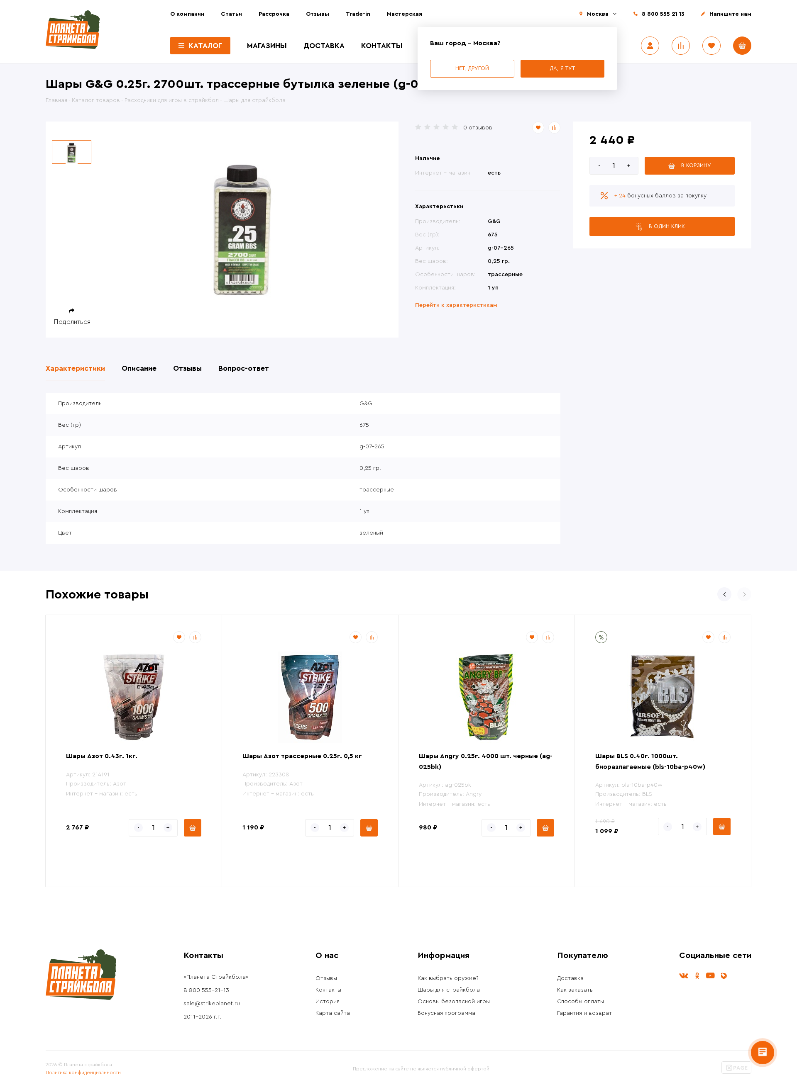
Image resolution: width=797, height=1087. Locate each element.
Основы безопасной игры (454, 1001)
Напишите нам (730, 14)
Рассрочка (274, 14)
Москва (598, 14)
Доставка (324, 45)
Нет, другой (472, 68)
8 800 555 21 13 (663, 14)
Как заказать (575, 990)
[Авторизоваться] (650, 45)
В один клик (667, 226)
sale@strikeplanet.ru (211, 1004)
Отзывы (317, 14)
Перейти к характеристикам (456, 305)
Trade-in (358, 14)
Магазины (267, 45)
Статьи (231, 14)
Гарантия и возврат (584, 1013)
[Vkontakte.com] (683, 976)
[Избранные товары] (711, 45)
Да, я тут (562, 68)
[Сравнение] (681, 45)
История (327, 1001)
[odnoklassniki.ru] (697, 976)
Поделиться (72, 322)
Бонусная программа (446, 1013)
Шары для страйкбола (449, 990)
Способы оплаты (580, 1001)
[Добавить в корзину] (192, 828)
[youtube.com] (710, 976)
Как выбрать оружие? (448, 978)
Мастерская (404, 14)
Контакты (382, 45)
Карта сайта (332, 1013)
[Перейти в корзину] (742, 45)
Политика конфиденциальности (83, 1072)
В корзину (696, 165)
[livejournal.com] (723, 976)
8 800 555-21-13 (206, 990)
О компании (187, 14)
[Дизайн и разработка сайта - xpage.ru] (736, 1072)
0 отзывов (477, 128)
